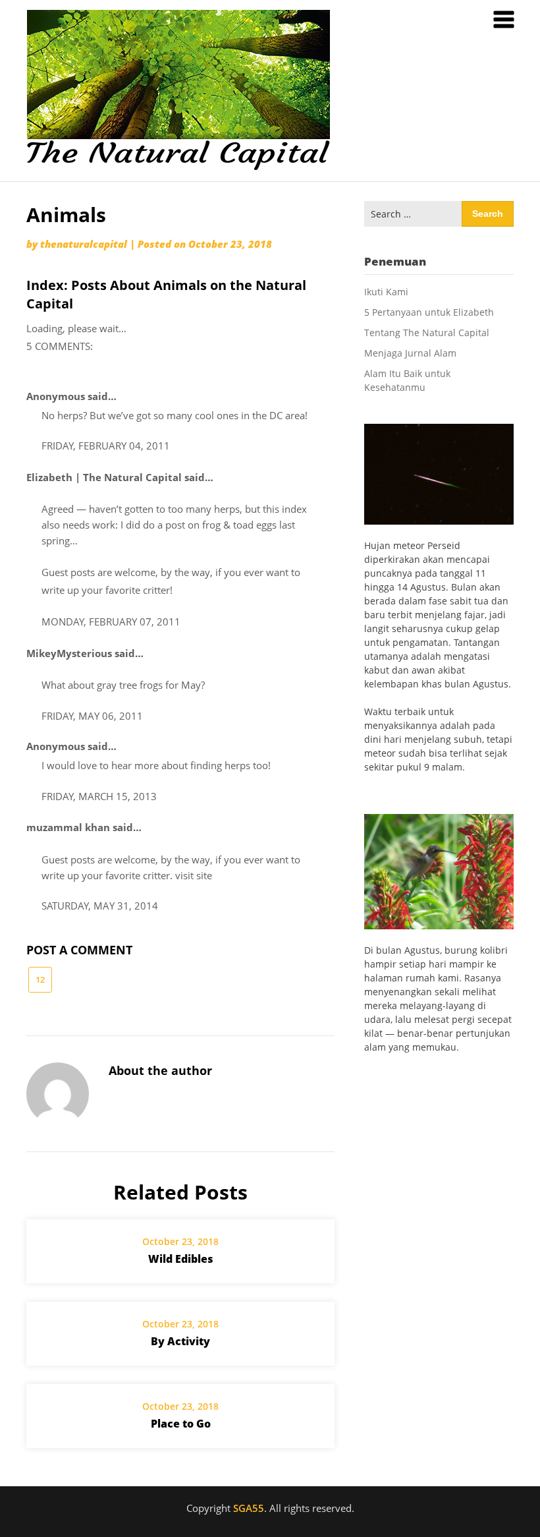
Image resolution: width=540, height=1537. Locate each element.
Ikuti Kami (386, 291)
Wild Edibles (180, 1259)
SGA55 (248, 1508)
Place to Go (181, 1423)
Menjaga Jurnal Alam (410, 353)
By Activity (180, 1341)
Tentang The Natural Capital (426, 332)
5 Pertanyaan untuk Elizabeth (429, 312)
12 (40, 979)
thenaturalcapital (83, 243)
